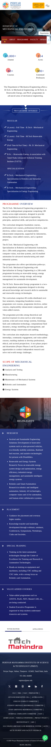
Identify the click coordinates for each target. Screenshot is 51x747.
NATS (40, 714)
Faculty (34, 40)
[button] (48, 39)
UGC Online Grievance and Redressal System (22, 726)
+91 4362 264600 (25, 676)
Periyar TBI (33, 693)
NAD (25, 693)
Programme (22, 40)
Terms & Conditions (24, 718)
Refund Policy (23, 722)
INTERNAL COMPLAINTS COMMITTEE (22, 714)
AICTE (45, 726)
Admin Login (8, 718)
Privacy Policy (41, 718)
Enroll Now (38, 6)
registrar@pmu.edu (25, 680)
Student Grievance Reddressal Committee (25, 705)
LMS (32, 722)
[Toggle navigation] (47, 5)
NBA (19, 693)
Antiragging (37, 697)
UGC (14, 693)
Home (4, 40)
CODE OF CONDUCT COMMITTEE (25, 701)
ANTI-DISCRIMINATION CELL (19, 697)
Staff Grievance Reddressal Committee (25, 710)
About (12, 40)
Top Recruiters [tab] (13, 629)
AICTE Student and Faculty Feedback (25, 730)
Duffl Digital (25, 745)
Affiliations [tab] (38, 629)
